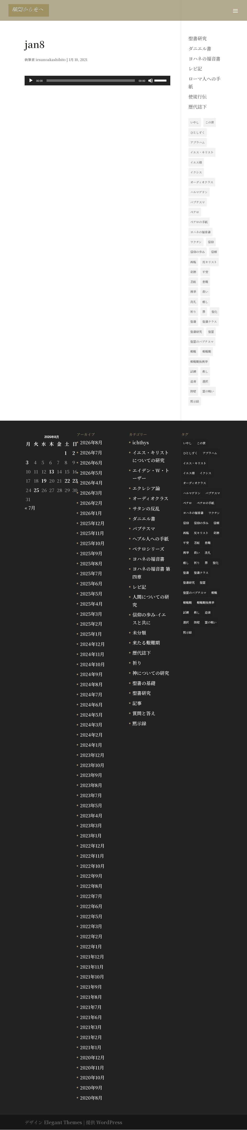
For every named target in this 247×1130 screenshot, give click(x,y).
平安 (205, 272)
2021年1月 (91, 1047)
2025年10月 (92, 543)
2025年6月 (91, 583)
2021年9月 (91, 986)
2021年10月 (92, 976)
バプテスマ (197, 202)
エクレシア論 (146, 488)
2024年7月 (91, 694)
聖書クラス (209, 321)
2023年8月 (91, 785)
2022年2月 (91, 936)
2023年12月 (92, 755)
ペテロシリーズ (148, 548)
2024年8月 (91, 684)
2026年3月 (91, 492)
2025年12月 (92, 523)
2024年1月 (91, 744)
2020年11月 (92, 1067)
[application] (97, 80)
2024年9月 (91, 674)
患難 (205, 282)
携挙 (193, 291)
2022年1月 (91, 946)
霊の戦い (208, 391)
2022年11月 (92, 855)
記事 (137, 703)
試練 (193, 371)
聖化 (214, 311)
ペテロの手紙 (199, 222)
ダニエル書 (199, 48)
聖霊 (211, 331)
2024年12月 (92, 644)
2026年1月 (91, 513)
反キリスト (209, 262)
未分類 (139, 632)
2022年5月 (91, 916)
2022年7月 (91, 896)
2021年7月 (91, 1007)
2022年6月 (91, 906)
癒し (205, 302)
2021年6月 (91, 1017)
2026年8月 (91, 442)
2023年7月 (91, 795)
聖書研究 (197, 38)
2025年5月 (91, 593)
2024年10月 (92, 664)
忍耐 (193, 282)
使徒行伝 (197, 96)
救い (205, 291)
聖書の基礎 (143, 683)
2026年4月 (91, 482)
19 (44, 480)
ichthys (140, 442)
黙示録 (194, 401)
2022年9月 (91, 875)
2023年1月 (91, 835)
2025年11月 (92, 533)
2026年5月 (91, 472)
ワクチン (196, 242)
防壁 (193, 391)
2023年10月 (92, 765)
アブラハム (197, 142)
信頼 (214, 252)
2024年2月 (91, 734)
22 (67, 480)
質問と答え (143, 713)
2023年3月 (91, 825)
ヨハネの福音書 (204, 58)
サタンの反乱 (146, 508)
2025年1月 (91, 633)
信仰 (211, 242)
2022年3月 (91, 926)
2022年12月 (92, 845)
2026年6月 (91, 462)
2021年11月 (92, 966)
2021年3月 (91, 1027)
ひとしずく (197, 132)
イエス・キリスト (201, 152)
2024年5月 (91, 714)
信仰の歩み (197, 252)
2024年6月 (91, 704)
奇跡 (193, 272)
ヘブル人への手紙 (150, 538)
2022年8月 (91, 886)
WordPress (109, 1122)
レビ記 (195, 68)
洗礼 (193, 302)
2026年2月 (91, 503)
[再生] (30, 80)
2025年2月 (91, 623)
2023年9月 (91, 775)
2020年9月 (91, 1087)
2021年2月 (91, 1037)
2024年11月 (92, 654)
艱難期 (206, 351)
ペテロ (194, 212)
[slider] (161, 80)
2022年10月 (92, 866)
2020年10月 (92, 1077)
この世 (209, 122)
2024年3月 (91, 724)
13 (51, 471)
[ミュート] (150, 80)
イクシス (196, 172)
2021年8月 (91, 996)
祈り (193, 311)
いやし (194, 122)
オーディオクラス (201, 182)
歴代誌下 (197, 106)
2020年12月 (92, 1057)
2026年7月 (91, 452)
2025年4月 (91, 603)
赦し (205, 371)
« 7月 (30, 507)
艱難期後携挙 (199, 361)
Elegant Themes (63, 1122)
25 (36, 490)
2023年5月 (91, 805)
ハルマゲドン (199, 192)
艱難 (193, 351)
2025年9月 (91, 553)
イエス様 (196, 162)
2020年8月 (91, 1097)
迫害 (193, 381)
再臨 (193, 262)
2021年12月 (92, 956)
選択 (205, 381)
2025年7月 (91, 573)
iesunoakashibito (51, 59)
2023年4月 (91, 815)
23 (75, 480)
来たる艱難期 (146, 642)
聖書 (193, 321)
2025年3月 (91, 613)
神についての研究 (150, 673)
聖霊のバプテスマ (201, 341)
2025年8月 (91, 563)
